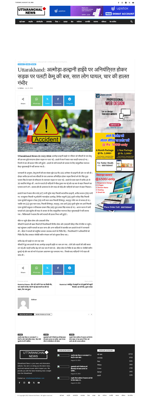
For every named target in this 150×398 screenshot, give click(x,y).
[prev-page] (89, 314)
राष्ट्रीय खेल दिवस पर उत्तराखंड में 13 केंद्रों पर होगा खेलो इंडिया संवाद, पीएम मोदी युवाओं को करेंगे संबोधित (29, 339)
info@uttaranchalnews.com (35, 378)
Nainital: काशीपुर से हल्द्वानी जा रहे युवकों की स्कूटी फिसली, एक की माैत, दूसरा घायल (76, 285)
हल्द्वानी (99, 375)
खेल (72, 21)
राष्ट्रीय (30, 21)
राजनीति (87, 21)
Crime (99, 368)
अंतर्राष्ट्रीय (39, 21)
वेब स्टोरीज (113, 21)
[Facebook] (118, 3)
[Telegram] (125, 3)
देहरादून (99, 372)
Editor (22, 88)
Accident (25, 62)
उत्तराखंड (49, 21)
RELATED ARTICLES (26, 314)
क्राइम (65, 21)
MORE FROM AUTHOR (43, 314)
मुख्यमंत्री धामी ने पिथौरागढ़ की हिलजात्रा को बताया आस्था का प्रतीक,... (79, 368)
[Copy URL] (80, 100)
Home (19, 62)
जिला (56, 21)
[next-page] (91, 314)
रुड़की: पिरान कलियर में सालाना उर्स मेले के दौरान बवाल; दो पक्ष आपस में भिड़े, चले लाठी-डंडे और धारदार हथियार (80, 339)
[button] (131, 21)
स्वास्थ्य (96, 21)
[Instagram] (122, 3)
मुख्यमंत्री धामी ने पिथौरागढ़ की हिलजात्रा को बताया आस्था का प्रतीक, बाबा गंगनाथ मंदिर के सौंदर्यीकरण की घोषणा (54, 339)
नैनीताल (99, 365)
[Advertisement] (75, 41)
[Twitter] (129, 3)
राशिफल (103, 21)
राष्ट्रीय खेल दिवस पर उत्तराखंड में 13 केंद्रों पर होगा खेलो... (81, 356)
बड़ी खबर (22, 21)
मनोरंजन (79, 21)
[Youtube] (133, 3)
